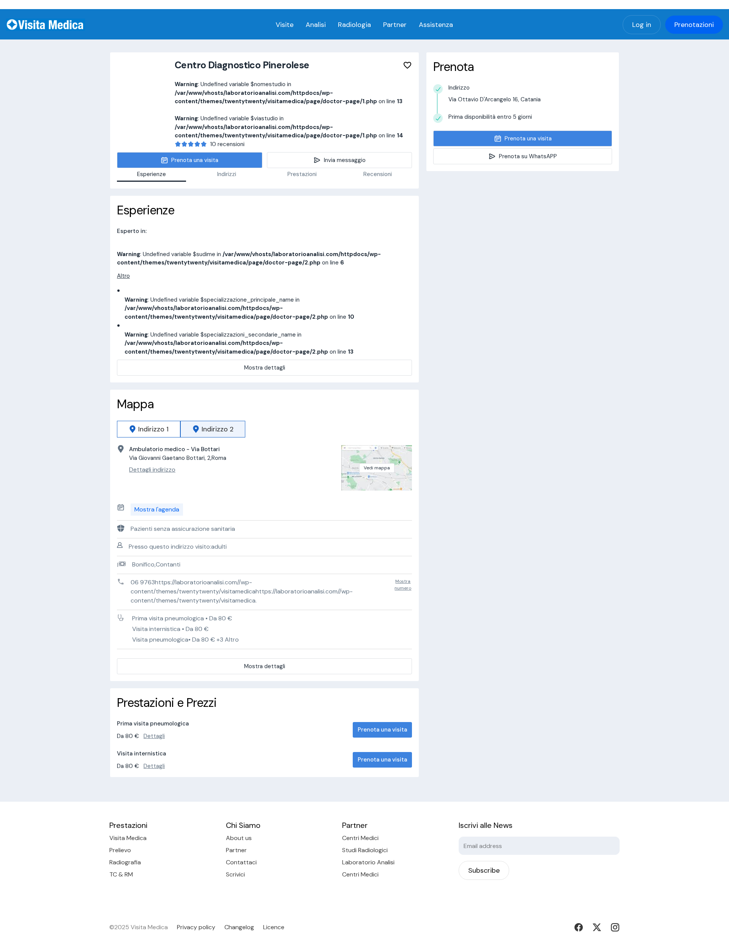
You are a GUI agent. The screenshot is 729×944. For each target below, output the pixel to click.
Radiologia (354, 24)
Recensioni (377, 174)
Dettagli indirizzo (152, 470)
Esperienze (151, 174)
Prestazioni (302, 174)
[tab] (148, 429)
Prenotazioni (694, 24)
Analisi (316, 24)
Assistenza (436, 24)
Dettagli (154, 736)
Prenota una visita (382, 729)
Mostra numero (402, 584)
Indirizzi (226, 174)
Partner (395, 24)
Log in (641, 24)
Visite (284, 24)
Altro (123, 276)
